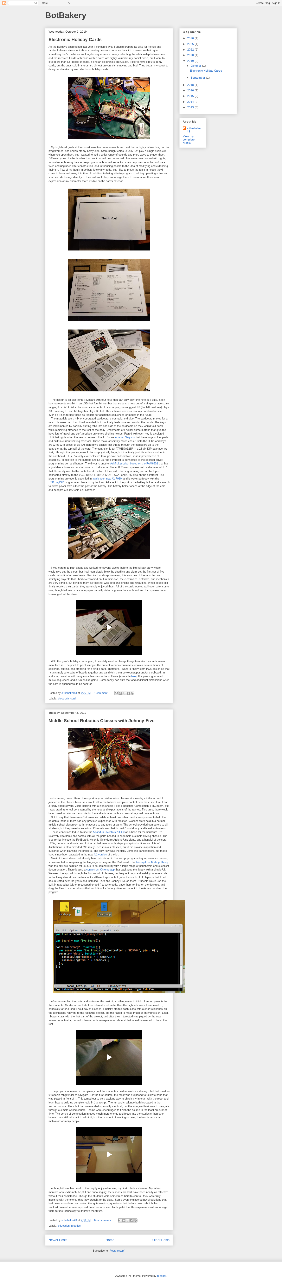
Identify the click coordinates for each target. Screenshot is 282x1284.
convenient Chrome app (100, 869)
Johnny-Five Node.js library (152, 862)
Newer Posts (58, 1240)
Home (109, 1240)
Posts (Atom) (117, 1250)
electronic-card (67, 698)
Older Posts (160, 1240)
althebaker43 (194, 129)
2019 (191, 61)
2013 (191, 107)
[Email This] (116, 693)
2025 (191, 44)
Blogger (161, 1275)
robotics (76, 1225)
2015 (191, 96)
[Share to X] (124, 693)
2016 (191, 90)
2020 (191, 55)
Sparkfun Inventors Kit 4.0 (108, 832)
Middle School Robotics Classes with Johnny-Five (101, 720)
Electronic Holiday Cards (75, 39)
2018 (191, 84)
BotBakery (65, 15)
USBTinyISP (56, 482)
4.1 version (100, 854)
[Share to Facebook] (128, 693)
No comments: (103, 1220)
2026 (191, 38)
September (198, 77)
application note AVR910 (107, 478)
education (64, 1225)
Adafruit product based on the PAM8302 (134, 463)
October (196, 65)
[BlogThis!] (120, 693)
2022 (191, 49)
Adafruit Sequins (125, 437)
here (133, 676)
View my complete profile (189, 139)
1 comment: (101, 693)
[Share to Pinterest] (132, 693)
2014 (191, 101)
